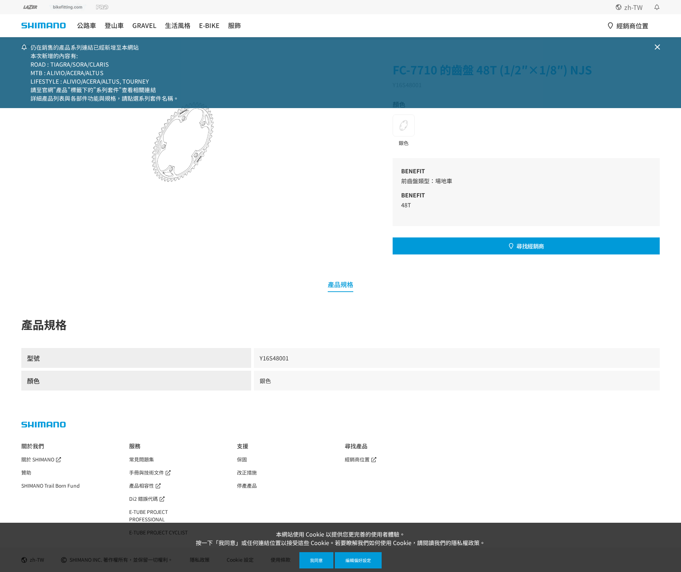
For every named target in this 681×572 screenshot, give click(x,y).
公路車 (86, 25)
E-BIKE (209, 25)
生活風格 (177, 25)
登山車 (114, 25)
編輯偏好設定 (358, 560)
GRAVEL (144, 25)
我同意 (316, 560)
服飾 (234, 25)
